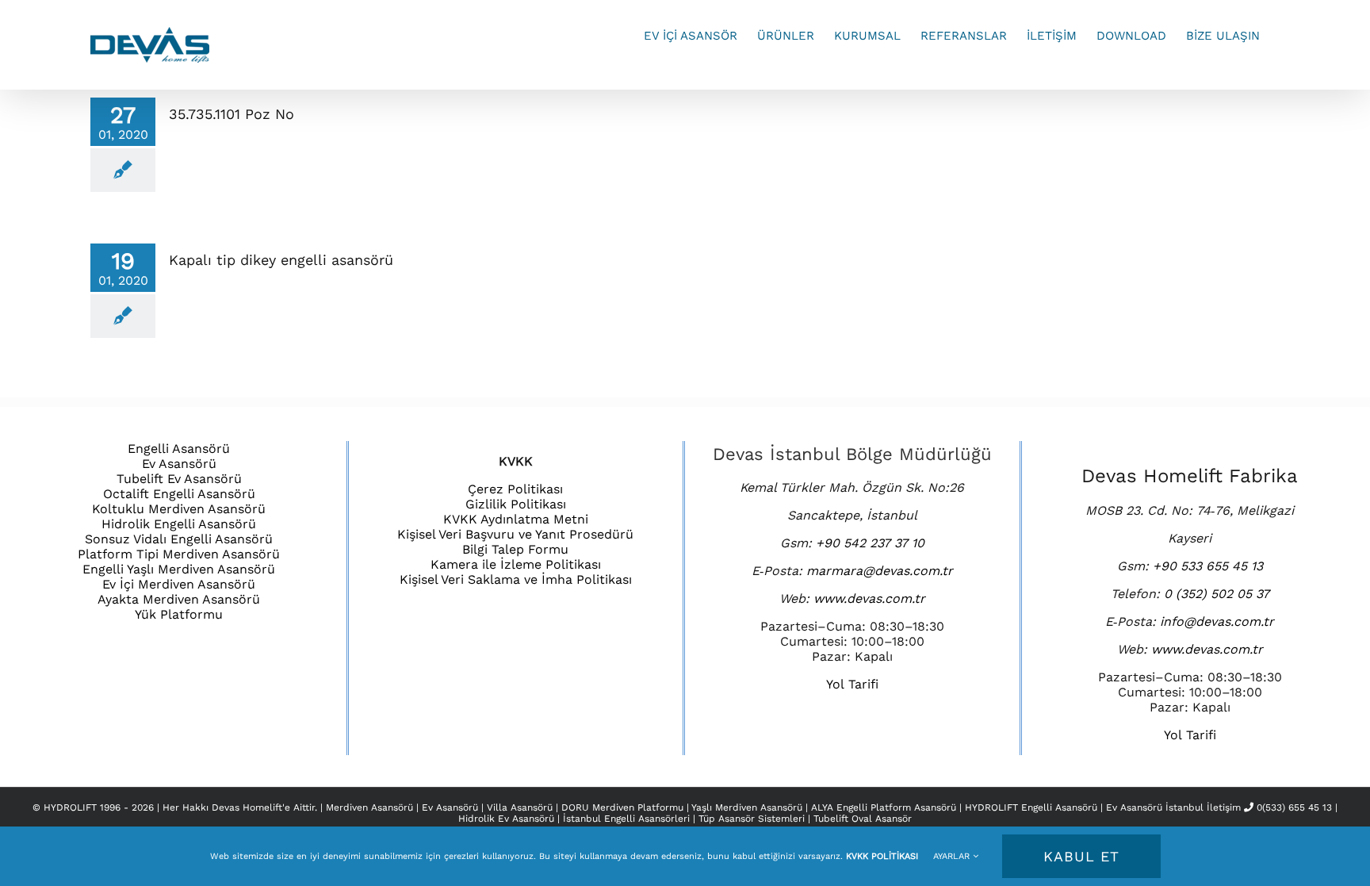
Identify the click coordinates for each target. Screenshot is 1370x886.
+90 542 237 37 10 (870, 542)
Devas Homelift (247, 807)
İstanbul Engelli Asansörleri (626, 818)
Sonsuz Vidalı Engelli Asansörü (179, 539)
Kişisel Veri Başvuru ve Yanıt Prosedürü (515, 534)
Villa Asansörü (521, 807)
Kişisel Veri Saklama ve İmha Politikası (516, 579)
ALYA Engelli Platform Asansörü (885, 807)
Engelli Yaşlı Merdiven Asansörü (178, 569)
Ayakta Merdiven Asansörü (179, 599)
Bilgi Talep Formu (515, 549)
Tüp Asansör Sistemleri (751, 818)
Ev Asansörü (179, 463)
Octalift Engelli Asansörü (179, 493)
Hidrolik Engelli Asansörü (178, 523)
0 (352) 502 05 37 (1216, 593)
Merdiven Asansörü (371, 807)
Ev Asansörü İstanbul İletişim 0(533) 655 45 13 (1219, 807)
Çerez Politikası (515, 489)
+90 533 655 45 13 (1208, 565)
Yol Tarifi (852, 684)
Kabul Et (1081, 856)
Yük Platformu (179, 614)
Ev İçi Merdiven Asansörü (178, 584)
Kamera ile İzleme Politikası (516, 564)
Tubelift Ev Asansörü (179, 478)
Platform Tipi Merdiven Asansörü (179, 554)
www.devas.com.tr (869, 598)
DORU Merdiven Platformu (624, 807)
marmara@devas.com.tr (879, 570)
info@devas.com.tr (1217, 621)
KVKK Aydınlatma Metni (515, 519)
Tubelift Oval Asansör (862, 818)
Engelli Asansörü (179, 448)
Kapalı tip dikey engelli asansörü (281, 259)
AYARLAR (953, 856)
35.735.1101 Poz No (231, 113)
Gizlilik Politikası (515, 504)
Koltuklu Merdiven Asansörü (179, 508)
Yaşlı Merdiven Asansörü (748, 807)
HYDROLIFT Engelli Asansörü (1032, 807)
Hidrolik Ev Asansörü (506, 818)
